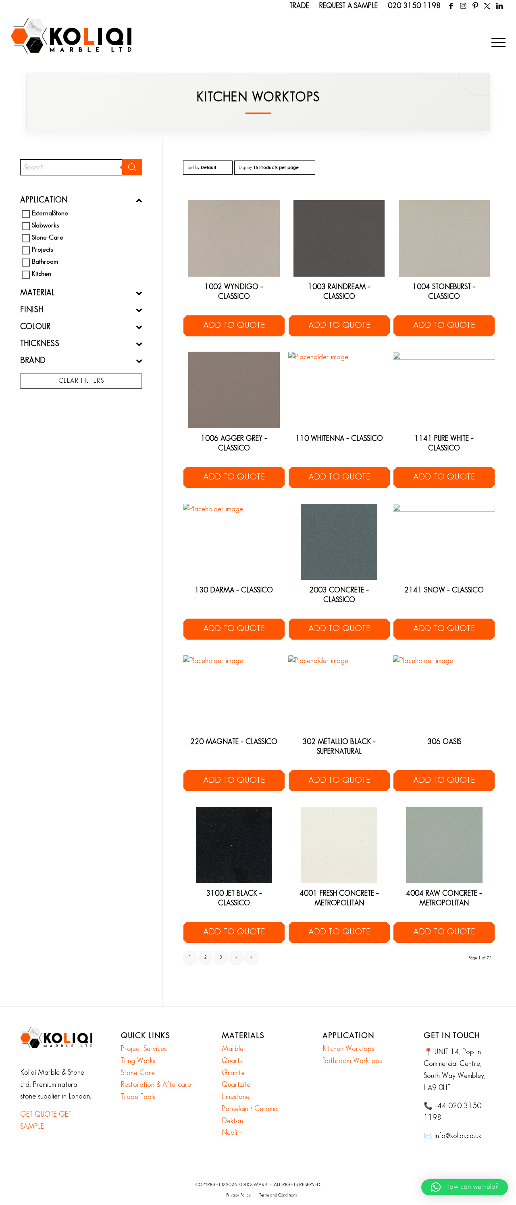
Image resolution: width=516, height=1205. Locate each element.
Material (37, 292)
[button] (464, 1187)
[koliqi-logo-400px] (70, 44)
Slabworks (45, 226)
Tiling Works (138, 1061)
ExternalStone (50, 214)
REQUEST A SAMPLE (348, 6)
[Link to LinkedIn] (499, 6)
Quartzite (236, 1085)
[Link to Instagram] (463, 6)
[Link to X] (487, 6)
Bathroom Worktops (352, 1061)
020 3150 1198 (414, 6)
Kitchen (41, 274)
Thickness (39, 343)
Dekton (232, 1121)
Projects (42, 250)
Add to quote (234, 325)
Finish (31, 309)
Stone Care (47, 238)
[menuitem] (496, 42)
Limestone (236, 1097)
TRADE (299, 6)
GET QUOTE (38, 1114)
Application (43, 200)
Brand (33, 360)
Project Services (143, 1049)
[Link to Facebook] (451, 6)
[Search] (132, 167)
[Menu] (496, 42)
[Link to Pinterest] (475, 6)
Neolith (232, 1133)
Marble (232, 1049)
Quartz (232, 1061)
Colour (35, 326)
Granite (233, 1073)
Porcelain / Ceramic (250, 1109)
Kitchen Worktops (348, 1049)
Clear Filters (81, 381)
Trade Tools (138, 1097)
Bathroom (45, 262)
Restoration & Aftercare (156, 1085)
